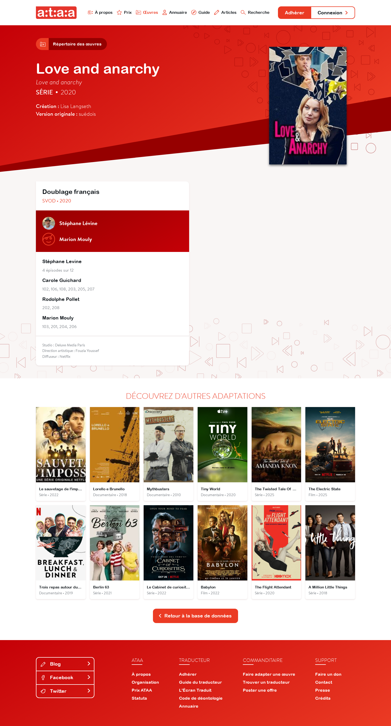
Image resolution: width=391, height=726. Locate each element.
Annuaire (178, 12)
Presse (322, 690)
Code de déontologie (201, 698)
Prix (128, 12)
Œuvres (150, 12)
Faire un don (328, 674)
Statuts (139, 698)
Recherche (258, 12)
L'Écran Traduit (195, 690)
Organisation (145, 682)
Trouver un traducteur (266, 682)
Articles (228, 12)
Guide (204, 12)
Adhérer (294, 12)
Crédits (323, 698)
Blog (55, 664)
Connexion (330, 12)
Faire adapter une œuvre (269, 674)
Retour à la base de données (198, 616)
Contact (323, 682)
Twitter (57, 691)
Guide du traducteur (200, 682)
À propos (104, 12)
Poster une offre (260, 690)
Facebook (61, 677)
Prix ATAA (142, 690)
